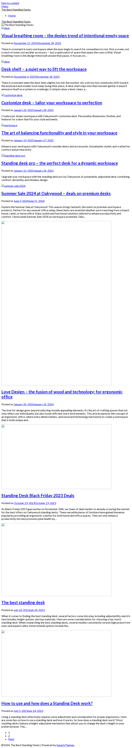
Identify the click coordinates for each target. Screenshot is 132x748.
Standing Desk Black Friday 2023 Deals (37, 495)
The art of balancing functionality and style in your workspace (59, 132)
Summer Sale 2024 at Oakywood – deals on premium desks (56, 193)
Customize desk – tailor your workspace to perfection (51, 102)
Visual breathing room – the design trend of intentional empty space (65, 35)
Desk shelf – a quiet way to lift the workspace (44, 69)
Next (11, 739)
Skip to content (10, 3)
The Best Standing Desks (16, 9)
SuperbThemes (65, 745)
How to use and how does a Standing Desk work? (47, 703)
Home (12, 15)
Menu (4, 6)
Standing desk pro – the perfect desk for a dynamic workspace (59, 163)
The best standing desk (23, 602)
